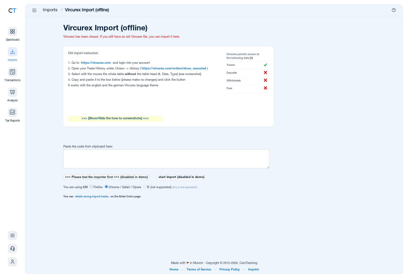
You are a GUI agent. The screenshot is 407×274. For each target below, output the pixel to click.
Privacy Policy (230, 269)
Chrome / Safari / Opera (125, 187)
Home (174, 269)
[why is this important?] (184, 188)
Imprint (253, 269)
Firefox (98, 187)
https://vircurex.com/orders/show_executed (174, 68)
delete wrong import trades (92, 196)
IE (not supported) (159, 187)
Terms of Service (199, 269)
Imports (50, 10)
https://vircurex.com (96, 63)
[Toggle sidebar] (34, 10)
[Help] (394, 10)
